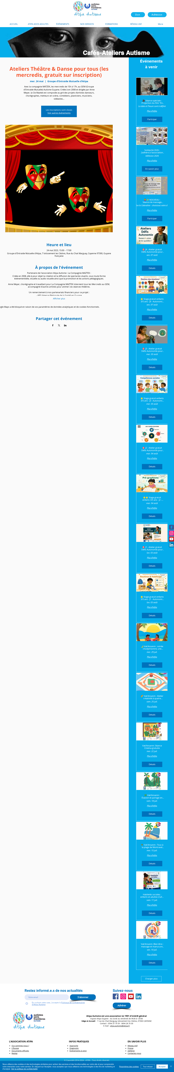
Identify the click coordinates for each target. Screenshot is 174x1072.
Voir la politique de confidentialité (24, 1069)
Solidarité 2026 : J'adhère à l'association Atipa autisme (152, 151)
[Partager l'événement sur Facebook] (53, 325)
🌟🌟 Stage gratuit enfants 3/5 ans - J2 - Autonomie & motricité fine (152, 498)
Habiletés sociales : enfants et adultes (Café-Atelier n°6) (152, 895)
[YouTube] (131, 996)
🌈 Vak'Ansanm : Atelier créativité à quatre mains (152, 697)
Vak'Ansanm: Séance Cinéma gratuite (152, 747)
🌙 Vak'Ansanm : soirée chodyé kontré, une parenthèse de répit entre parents (152, 647)
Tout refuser (148, 1066)
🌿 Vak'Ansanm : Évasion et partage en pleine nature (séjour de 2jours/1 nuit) (152, 796)
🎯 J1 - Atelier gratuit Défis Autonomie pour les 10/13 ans (152, 548)
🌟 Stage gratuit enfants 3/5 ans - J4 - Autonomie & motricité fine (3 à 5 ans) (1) (152, 300)
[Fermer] (170, 1066)
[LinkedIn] (171, 544)
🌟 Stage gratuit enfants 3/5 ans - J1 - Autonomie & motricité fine (152, 598)
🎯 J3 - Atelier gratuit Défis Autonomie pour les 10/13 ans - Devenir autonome (152, 349)
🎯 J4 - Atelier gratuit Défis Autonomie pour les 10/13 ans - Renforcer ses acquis (152, 250)
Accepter (162, 1066)
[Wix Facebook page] (171, 527)
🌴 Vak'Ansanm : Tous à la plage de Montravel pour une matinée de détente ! (152, 846)
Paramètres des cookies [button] (129, 1066)
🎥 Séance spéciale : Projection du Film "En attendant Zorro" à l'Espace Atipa (152, 101)
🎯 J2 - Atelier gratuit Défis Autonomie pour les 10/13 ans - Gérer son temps (152, 449)
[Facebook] (115, 996)
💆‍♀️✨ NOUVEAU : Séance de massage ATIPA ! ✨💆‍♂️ (152, 201)
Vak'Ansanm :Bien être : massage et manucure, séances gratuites (152, 945)
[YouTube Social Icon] (171, 539)
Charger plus (151, 978)
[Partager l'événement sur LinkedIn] (65, 325)
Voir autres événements (59, 113)
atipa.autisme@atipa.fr (120, 1026)
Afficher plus (59, 298)
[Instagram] (171, 533)
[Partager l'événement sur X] (59, 325)
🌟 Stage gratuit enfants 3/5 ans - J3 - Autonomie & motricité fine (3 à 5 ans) (152, 399)
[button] (111, 24)
